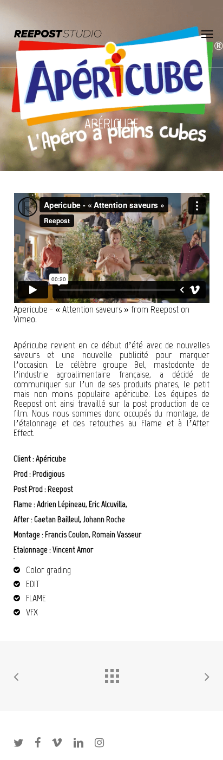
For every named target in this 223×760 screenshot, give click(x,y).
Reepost (164, 309)
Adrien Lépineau (61, 504)
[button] (207, 33)
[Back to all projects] (111, 673)
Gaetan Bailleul (57, 519)
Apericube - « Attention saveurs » (71, 309)
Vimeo (24, 319)
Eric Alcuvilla (107, 504)
